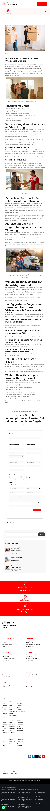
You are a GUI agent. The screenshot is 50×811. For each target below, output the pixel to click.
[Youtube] (43, 756)
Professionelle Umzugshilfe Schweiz (12, 737)
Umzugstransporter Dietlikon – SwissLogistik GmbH (7, 803)
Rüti (19, 73)
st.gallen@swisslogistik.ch (8, 658)
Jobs (14, 770)
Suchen (41, 534)
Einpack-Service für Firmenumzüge (15, 389)
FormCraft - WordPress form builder (16, 515)
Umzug (10, 770)
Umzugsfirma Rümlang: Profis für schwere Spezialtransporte (16, 559)
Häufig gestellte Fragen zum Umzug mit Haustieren (19, 118)
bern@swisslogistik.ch (7, 674)
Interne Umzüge (11, 393)
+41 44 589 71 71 (25, 590)
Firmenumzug (10, 391)
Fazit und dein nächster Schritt (14, 120)
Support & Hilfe (13, 773)
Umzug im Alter (11, 380)
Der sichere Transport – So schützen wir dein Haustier (19, 113)
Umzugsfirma (12, 741)
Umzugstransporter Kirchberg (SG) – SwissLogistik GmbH (25, 800)
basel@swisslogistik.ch (7, 685)
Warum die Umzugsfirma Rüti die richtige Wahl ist (18, 117)
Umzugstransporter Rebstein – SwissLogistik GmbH (40, 800)
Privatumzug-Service (35, 215)
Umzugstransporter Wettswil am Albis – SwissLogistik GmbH (24, 807)
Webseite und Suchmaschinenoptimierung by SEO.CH (20, 780)
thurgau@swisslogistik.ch (32, 658)
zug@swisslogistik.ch (30, 685)
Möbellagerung (8, 300)
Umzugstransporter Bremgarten (7, 806)
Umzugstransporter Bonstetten (40, 803)
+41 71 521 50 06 (6, 660)
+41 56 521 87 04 (29, 676)
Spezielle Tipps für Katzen (13, 110)
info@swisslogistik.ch (25, 612)
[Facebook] (29, 756)
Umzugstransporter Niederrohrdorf (8, 796)
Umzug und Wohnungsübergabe (21, 711)
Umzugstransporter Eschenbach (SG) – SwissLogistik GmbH (24, 796)
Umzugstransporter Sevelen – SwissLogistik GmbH (24, 793)
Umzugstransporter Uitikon (39, 796)
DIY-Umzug (11, 701)
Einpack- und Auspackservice (12, 218)
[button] (3, 807)
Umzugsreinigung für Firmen (14, 398)
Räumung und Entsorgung (13, 384)
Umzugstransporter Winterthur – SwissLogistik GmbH (8, 793)
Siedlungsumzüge (11, 396)
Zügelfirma (11, 743)
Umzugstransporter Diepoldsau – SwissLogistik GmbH (8, 800)
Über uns (5, 770)
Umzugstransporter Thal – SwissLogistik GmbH (39, 793)
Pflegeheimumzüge (11, 394)
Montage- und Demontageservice (15, 382)
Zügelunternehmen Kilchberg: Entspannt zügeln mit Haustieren (16, 567)
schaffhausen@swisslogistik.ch (33, 644)
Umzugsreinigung (21, 242)
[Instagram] (39, 756)
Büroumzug (10, 387)
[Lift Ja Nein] (16, 466)
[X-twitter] (36, 756)
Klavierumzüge (10, 386)
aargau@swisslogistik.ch (31, 674)
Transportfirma (20, 741)
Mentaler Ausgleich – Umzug (11, 720)
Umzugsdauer (20, 722)
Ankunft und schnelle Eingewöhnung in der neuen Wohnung (21, 115)
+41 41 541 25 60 (29, 686)
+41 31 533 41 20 (6, 676)
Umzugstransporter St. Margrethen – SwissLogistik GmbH (25, 803)
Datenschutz (7, 771)
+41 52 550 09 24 (29, 660)
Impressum (5, 773)
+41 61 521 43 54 (6, 686)
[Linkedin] (33, 756)
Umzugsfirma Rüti (14, 522)
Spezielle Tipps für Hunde (13, 111)
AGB (13, 771)
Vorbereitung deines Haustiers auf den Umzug (18, 108)
